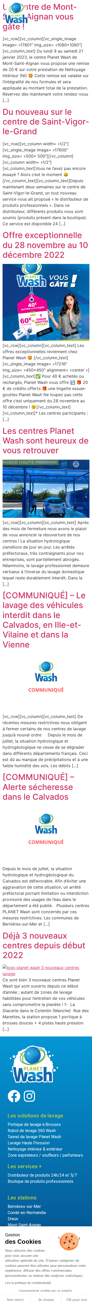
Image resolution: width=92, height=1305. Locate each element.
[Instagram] (29, 1096)
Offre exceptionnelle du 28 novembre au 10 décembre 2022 (45, 245)
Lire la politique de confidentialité (28, 1283)
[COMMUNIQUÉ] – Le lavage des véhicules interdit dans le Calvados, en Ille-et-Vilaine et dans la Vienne (44, 620)
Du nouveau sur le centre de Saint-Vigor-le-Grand (46, 122)
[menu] (64, 12)
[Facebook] (14, 1096)
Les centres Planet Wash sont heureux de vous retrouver (46, 441)
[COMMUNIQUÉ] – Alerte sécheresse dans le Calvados (38, 787)
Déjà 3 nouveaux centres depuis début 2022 (44, 945)
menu (79, 12)
